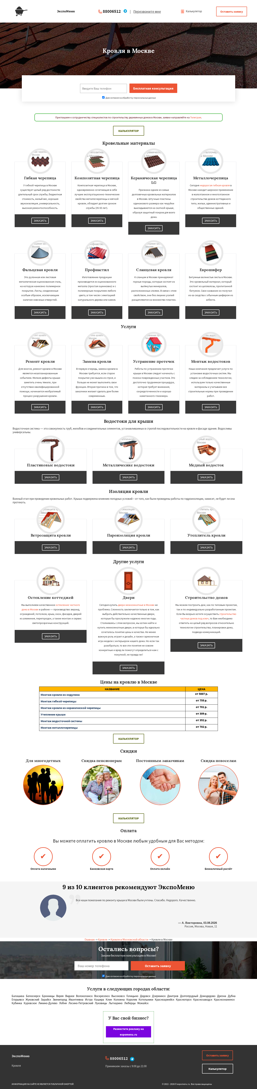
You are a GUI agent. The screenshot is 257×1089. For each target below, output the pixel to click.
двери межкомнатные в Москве (136, 605)
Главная (90, 939)
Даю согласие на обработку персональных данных (130, 97)
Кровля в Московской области (129, 939)
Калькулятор (193, 11)
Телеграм (195, 117)
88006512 (112, 11)
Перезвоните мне (147, 11)
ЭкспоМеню (21, 1056)
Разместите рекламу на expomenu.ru (128, 1031)
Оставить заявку (231, 11)
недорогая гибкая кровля (215, 185)
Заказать (40, 220)
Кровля (102, 939)
